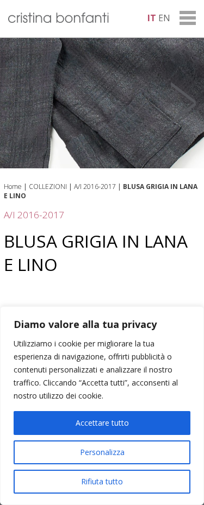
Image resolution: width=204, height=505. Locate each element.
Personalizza (102, 452)
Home (13, 186)
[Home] (58, 20)
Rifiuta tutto (102, 481)
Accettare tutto (102, 423)
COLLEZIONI (48, 186)
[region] (102, 405)
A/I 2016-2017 (95, 186)
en (164, 18)
